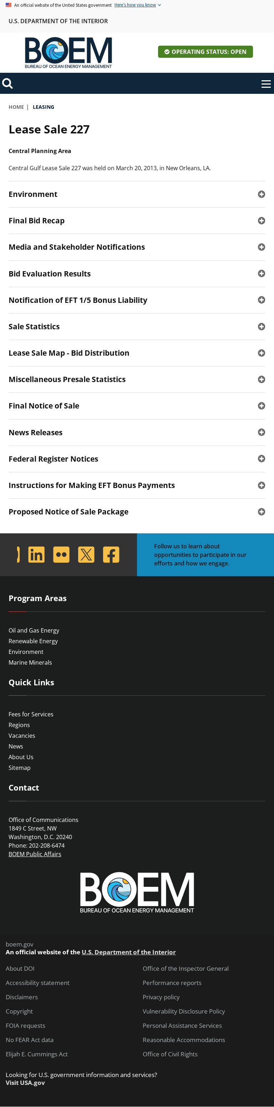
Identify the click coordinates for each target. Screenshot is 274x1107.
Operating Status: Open (209, 52)
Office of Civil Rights (170, 1054)
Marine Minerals (30, 662)
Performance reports (172, 983)
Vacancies (22, 736)
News (16, 746)
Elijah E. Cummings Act (37, 1054)
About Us (21, 757)
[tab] (137, 194)
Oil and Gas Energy (34, 630)
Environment (26, 652)
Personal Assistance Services (182, 1026)
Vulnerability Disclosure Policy (184, 1011)
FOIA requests (25, 1026)
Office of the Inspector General (186, 969)
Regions (19, 725)
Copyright (19, 1011)
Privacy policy (161, 997)
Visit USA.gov (25, 1083)
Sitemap (20, 768)
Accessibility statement (38, 983)
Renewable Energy (33, 641)
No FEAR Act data (30, 1040)
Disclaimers (22, 997)
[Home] (68, 52)
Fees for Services (31, 714)
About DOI (20, 969)
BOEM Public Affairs (35, 854)
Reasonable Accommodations (184, 1040)
